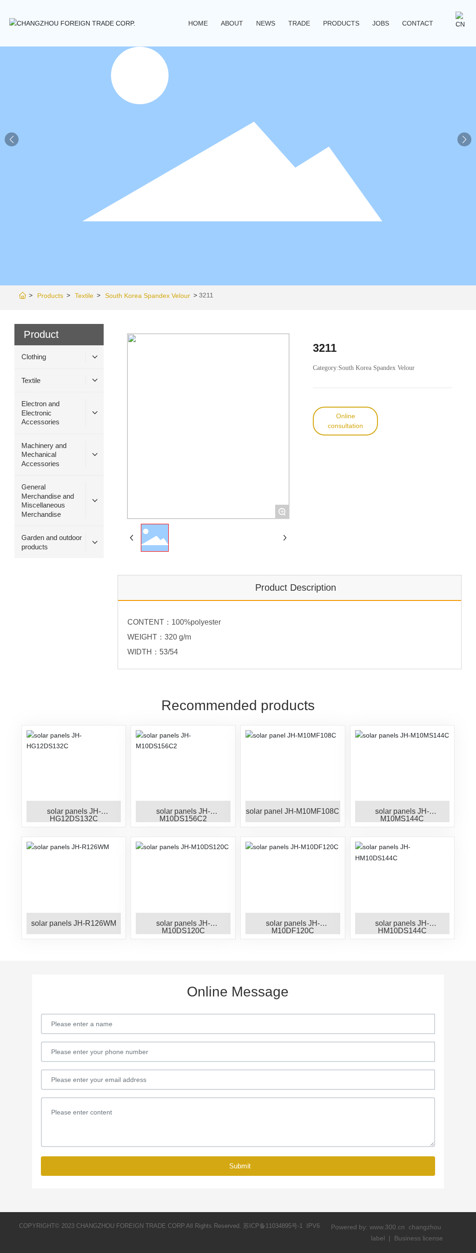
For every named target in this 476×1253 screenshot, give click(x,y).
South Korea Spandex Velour (147, 295)
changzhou (426, 1227)
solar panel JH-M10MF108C (292, 811)
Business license (418, 1238)
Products (50, 295)
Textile (84, 295)
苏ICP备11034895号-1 (273, 1225)
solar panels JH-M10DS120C (183, 927)
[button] (464, 139)
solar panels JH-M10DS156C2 (183, 815)
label (378, 1238)
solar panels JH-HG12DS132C (74, 815)
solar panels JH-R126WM (73, 923)
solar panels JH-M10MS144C (402, 815)
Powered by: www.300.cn (368, 1227)
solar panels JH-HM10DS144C (402, 927)
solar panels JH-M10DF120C (293, 927)
